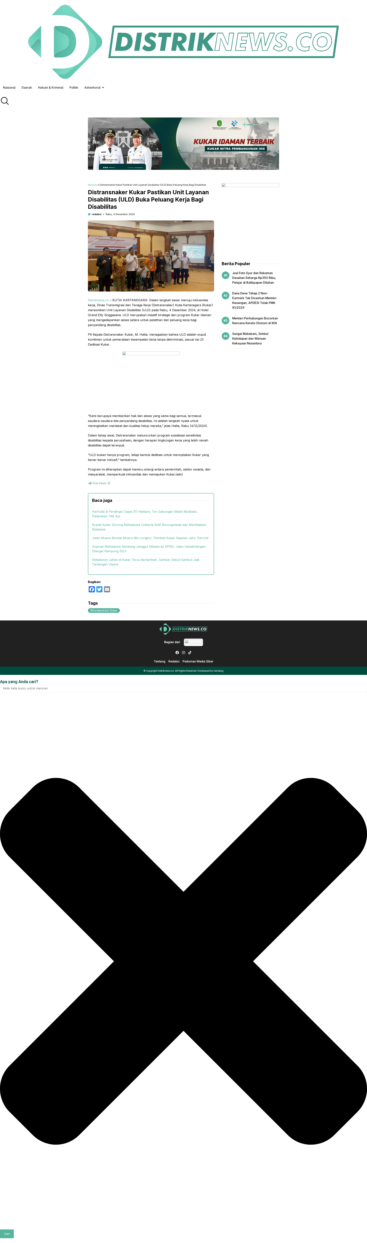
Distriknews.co (98, 300)
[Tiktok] (189, 652)
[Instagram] (183, 652)
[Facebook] (177, 652)
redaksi (96, 214)
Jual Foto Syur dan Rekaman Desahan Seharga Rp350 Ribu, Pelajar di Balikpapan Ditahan (254, 277)
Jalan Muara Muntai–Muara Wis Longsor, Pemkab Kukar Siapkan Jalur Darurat (150, 538)
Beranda (92, 184)
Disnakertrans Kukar (104, 610)
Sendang (218, 670)
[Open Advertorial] (103, 87)
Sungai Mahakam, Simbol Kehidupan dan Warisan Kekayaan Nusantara (250, 338)
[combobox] (183, 688)
